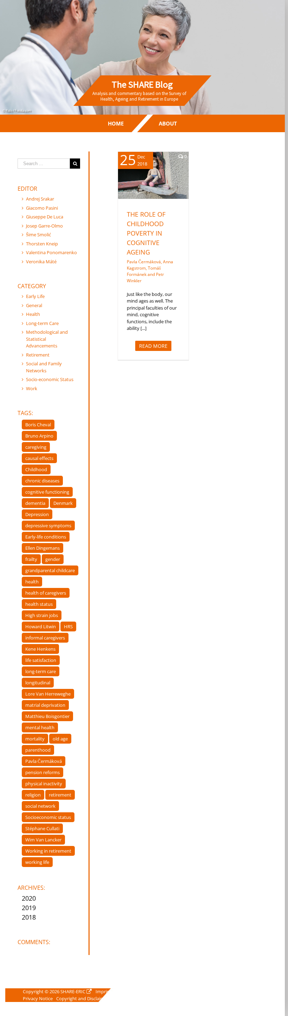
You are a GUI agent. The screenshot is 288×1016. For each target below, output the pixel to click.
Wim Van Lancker (43, 839)
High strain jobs (41, 615)
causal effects (39, 458)
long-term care (40, 671)
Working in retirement (48, 851)
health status (39, 604)
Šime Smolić (38, 234)
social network (40, 806)
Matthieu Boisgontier (47, 716)
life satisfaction (40, 660)
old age (60, 739)
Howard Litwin (40, 626)
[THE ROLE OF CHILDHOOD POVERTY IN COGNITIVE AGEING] (153, 175)
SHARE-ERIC (72, 991)
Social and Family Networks (44, 367)
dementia (35, 503)
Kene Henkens (40, 649)
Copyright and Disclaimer (82, 998)
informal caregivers (45, 638)
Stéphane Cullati (42, 828)
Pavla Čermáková (43, 761)
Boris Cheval (38, 424)
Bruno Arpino (39, 436)
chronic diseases (42, 480)
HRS (68, 626)
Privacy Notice (38, 998)
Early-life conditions (45, 537)
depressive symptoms (48, 525)
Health (136, 185)
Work (31, 388)
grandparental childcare (50, 570)
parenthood (38, 750)
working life (37, 862)
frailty (31, 559)
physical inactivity (43, 783)
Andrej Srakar (40, 199)
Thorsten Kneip (42, 244)
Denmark (63, 503)
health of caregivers (45, 593)
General (34, 305)
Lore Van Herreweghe (48, 694)
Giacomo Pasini (42, 208)
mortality (35, 739)
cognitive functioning (47, 492)
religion (33, 795)
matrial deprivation (45, 705)
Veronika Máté (41, 261)
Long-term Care (42, 323)
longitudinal (37, 682)
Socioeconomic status (48, 817)
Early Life (35, 296)
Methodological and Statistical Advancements (47, 339)
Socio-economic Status (49, 379)
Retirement (38, 355)
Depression (37, 514)
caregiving (35, 447)
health (32, 581)
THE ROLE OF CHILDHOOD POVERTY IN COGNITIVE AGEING (146, 233)
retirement (60, 795)
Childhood (36, 469)
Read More (153, 346)
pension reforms (42, 772)
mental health (39, 727)
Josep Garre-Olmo (44, 226)
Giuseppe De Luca (44, 217)
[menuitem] (116, 123)
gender (52, 559)
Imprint (103, 991)
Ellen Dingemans (42, 548)
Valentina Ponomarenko (51, 252)
